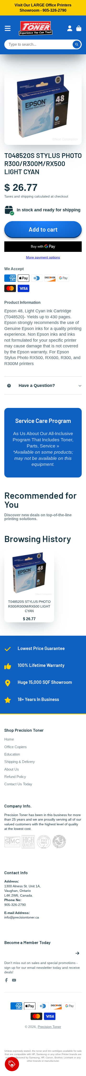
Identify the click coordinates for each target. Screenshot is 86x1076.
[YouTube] (14, 980)
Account (70, 28)
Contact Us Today (18, 784)
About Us (11, 769)
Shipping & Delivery (19, 762)
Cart (79, 28)
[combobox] (43, 45)
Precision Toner (49, 1027)
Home (9, 739)
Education (12, 754)
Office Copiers (15, 747)
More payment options (43, 257)
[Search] (77, 45)
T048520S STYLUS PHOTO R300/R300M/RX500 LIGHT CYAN (29, 585)
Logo (36, 28)
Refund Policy (15, 777)
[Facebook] (6, 980)
